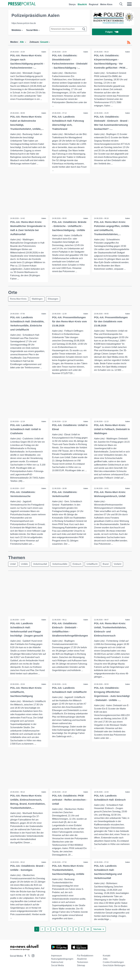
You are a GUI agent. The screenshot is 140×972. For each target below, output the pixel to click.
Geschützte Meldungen (114, 965)
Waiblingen (37, 299)
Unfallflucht (92, 564)
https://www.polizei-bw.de (23, 23)
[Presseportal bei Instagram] (32, 955)
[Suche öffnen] (121, 4)
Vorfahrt (117, 564)
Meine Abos (106, 4)
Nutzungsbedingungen (62, 959)
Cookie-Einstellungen (113, 962)
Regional (93, 4)
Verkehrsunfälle (59, 564)
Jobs (105, 959)
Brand (106, 564)
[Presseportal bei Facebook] (24, 956)
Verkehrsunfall (40, 564)
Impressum (56, 955)
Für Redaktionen (85, 955)
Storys (72, 4)
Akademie (82, 959)
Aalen (43, 52)
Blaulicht (82, 4)
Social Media (57, 965)
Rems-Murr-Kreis (18, 299)
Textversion (82, 962)
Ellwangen (53, 299)
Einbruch (77, 564)
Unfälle (24, 564)
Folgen (109, 32)
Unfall (13, 564)
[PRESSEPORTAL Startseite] (22, 4)
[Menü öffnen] (129, 4)
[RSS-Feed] (128, 42)
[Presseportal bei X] (28, 956)
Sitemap (81, 965)
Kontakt (106, 955)
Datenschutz (57, 962)
